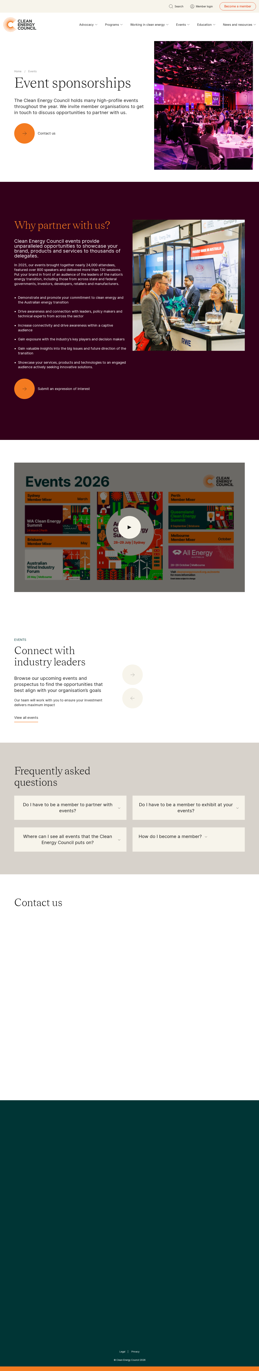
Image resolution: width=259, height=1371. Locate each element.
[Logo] (129, 1146)
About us (20, 1208)
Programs (112, 24)
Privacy (135, 1351)
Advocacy (86, 24)
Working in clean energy (147, 24)
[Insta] (117, 1165)
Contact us (22, 1199)
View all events (26, 718)
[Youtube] (137, 1165)
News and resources (237, 24)
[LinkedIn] (124, 1166)
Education (204, 24)
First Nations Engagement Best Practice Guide (65, 1230)
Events (181, 24)
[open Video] (129, 527)
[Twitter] (130, 1165)
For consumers (101, 1213)
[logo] (19, 24)
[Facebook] (112, 1165)
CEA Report (61, 1194)
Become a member (237, 6)
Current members (26, 1217)
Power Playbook (64, 1203)
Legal (122, 1351)
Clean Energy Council (127, 1360)
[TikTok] (145, 1166)
